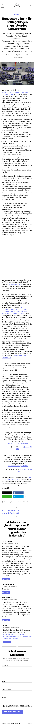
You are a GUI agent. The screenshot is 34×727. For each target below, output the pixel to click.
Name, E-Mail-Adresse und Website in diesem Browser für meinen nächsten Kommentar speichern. (17, 706)
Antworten (5, 579)
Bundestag (7, 502)
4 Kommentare (18, 57)
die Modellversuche (16, 284)
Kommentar (5, 665)
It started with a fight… (14, 723)
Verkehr (20, 502)
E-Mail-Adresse (7, 689)
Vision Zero (26, 502)
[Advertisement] (17, 259)
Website (4, 697)
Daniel (12, 55)
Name (4, 681)
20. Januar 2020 (23, 55)
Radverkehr (17, 14)
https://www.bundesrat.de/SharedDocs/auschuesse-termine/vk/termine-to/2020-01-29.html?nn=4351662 (17, 636)
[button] (7, 492)
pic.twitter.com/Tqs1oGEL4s (18, 443)
